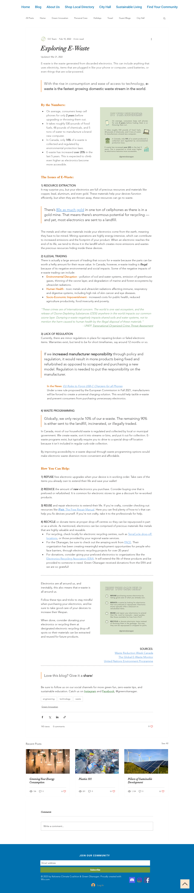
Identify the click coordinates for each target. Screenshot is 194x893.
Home (43, 18)
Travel (110, 18)
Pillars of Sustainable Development (140, 780)
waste (78, 699)
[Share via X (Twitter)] (49, 717)
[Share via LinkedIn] (57, 717)
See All (165, 743)
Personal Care (80, 18)
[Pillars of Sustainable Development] (146, 761)
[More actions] (151, 39)
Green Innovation (60, 18)
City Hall (140, 18)
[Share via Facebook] (42, 717)
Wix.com (45, 879)
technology (65, 699)
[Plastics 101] (97, 761)
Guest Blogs (125, 18)
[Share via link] (64, 717)
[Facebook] (147, 880)
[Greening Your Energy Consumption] (48, 761)
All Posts (30, 18)
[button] (164, 18)
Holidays (97, 18)
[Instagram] (139, 880)
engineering (49, 699)
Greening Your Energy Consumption (42, 780)
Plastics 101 (85, 779)
